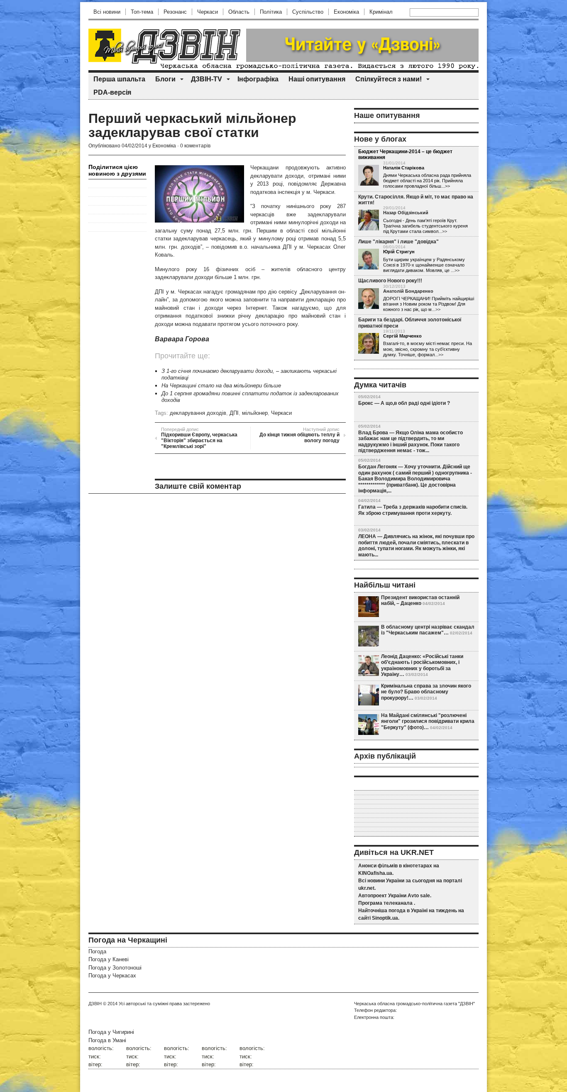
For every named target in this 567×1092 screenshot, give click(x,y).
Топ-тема (142, 12)
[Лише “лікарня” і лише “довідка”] (368, 259)
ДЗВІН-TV (206, 79)
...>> (442, 231)
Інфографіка (258, 79)
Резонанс (175, 12)
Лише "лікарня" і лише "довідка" (398, 242)
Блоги (165, 79)
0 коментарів (195, 146)
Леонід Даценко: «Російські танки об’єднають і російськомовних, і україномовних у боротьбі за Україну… (422, 665)
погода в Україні (408, 910)
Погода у (108, 959)
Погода (97, 951)
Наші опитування (316, 79)
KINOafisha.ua (375, 873)
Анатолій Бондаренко (408, 291)
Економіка (346, 12)
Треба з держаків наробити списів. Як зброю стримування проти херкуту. (412, 510)
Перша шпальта (119, 79)
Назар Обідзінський (405, 212)
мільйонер (255, 413)
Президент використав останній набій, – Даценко (420, 600)
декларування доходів (198, 413)
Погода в (107, 1040)
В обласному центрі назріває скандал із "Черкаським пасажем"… (427, 630)
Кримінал (381, 12)
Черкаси (207, 12)
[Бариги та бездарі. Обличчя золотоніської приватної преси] (368, 344)
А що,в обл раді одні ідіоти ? (415, 403)
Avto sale (419, 896)
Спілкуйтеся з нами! (388, 79)
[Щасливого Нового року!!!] (368, 299)
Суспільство (307, 12)
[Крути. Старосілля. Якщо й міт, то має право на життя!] (368, 220)
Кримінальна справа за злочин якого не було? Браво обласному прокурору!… (426, 692)
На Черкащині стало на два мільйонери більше (221, 385)
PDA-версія (112, 92)
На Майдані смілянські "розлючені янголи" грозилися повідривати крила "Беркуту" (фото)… (427, 721)
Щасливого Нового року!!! (390, 281)
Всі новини (106, 12)
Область (238, 12)
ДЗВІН (95, 1003)
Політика (271, 12)
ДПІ (234, 413)
